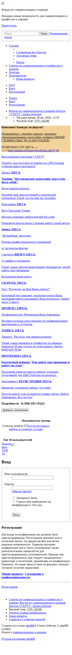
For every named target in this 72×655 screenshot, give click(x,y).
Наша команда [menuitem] (25, 78)
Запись (10, 172)
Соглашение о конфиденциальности (22, 575)
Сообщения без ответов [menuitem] (31, 52)
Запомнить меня (26, 498)
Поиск (44, 33)
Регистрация (17, 104)
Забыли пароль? (22, 491)
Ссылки (14, 45)
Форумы (14, 72)
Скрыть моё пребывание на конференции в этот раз (31, 503)
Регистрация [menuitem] (17, 91)
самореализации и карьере (29, 632)
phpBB (30, 625)
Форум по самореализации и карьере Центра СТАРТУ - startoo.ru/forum (37, 604)
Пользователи (17, 75)
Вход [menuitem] (12, 88)
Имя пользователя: (16, 474)
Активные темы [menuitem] (26, 55)
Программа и (26, 381)
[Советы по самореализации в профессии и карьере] (2, 3)
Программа (13, 204)
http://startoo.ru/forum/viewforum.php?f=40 (33, 150)
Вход (12, 101)
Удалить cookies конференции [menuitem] (27, 612)
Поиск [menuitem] (20, 62)
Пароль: (9, 484)
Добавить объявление (15, 410)
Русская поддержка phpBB (18, 638)
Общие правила (12, 573)
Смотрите (18, 254)
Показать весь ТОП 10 (7, 448)
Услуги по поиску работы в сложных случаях (29, 427)
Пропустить (9, 25)
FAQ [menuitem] (12, 85)
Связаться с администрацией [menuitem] (27, 619)
